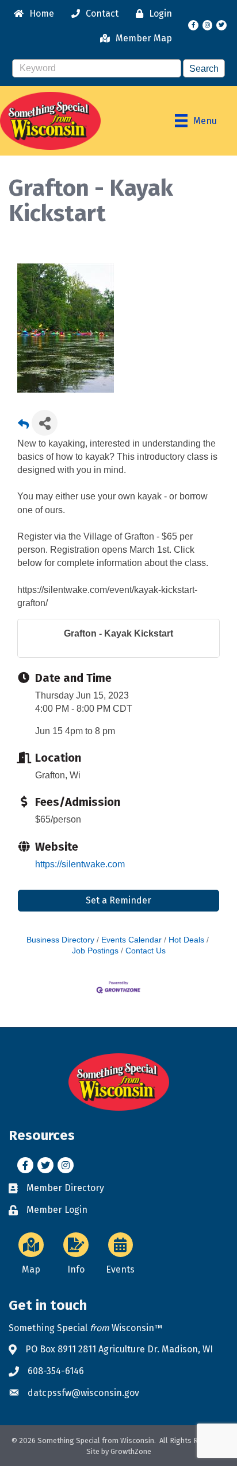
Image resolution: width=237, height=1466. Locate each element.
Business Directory (60, 940)
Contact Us (145, 951)
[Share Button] (45, 423)
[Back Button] (23, 426)
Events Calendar (131, 940)
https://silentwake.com (80, 864)
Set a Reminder (118, 900)
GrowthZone (130, 1451)
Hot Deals (186, 940)
